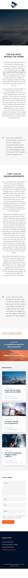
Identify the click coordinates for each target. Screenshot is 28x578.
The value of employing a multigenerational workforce (13, 455)
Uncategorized (14, 398)
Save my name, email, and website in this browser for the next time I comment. (13, 517)
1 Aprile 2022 (8, 388)
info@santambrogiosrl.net (8, 550)
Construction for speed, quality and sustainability (13, 391)
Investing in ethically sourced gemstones (11, 422)
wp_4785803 (10, 396)
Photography (11, 333)
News (4, 333)
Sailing (18, 333)
